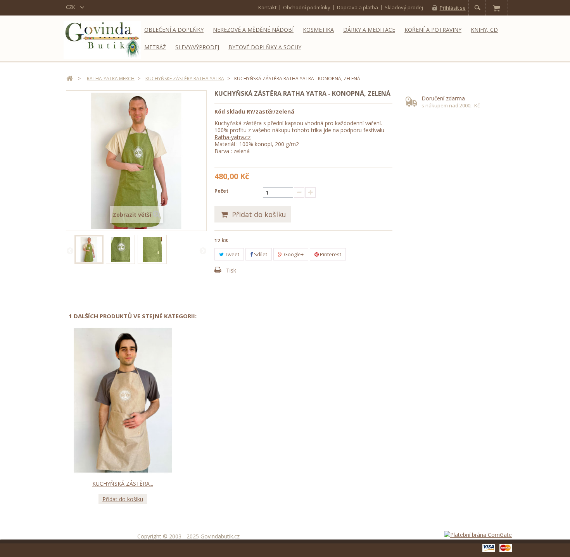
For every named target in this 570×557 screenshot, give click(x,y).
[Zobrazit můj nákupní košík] (496, 8)
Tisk (231, 270)
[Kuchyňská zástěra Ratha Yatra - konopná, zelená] (89, 249)
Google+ (293, 254)
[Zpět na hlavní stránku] (69, 78)
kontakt (267, 7)
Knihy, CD (484, 29)
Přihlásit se (453, 7)
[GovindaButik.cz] (102, 40)
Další (203, 250)
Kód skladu (229, 111)
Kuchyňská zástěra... (122, 483)
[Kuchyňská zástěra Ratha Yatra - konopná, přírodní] (123, 400)
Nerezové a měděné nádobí (253, 29)
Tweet (231, 254)
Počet (221, 191)
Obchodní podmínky (306, 7)
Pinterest (330, 254)
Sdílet (260, 254)
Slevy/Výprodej (197, 47)
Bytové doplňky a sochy (264, 47)
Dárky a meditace (369, 29)
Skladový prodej (404, 7)
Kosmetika (318, 29)
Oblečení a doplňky (174, 29)
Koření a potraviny (432, 29)
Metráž (155, 47)
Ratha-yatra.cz (232, 137)
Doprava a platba (357, 7)
